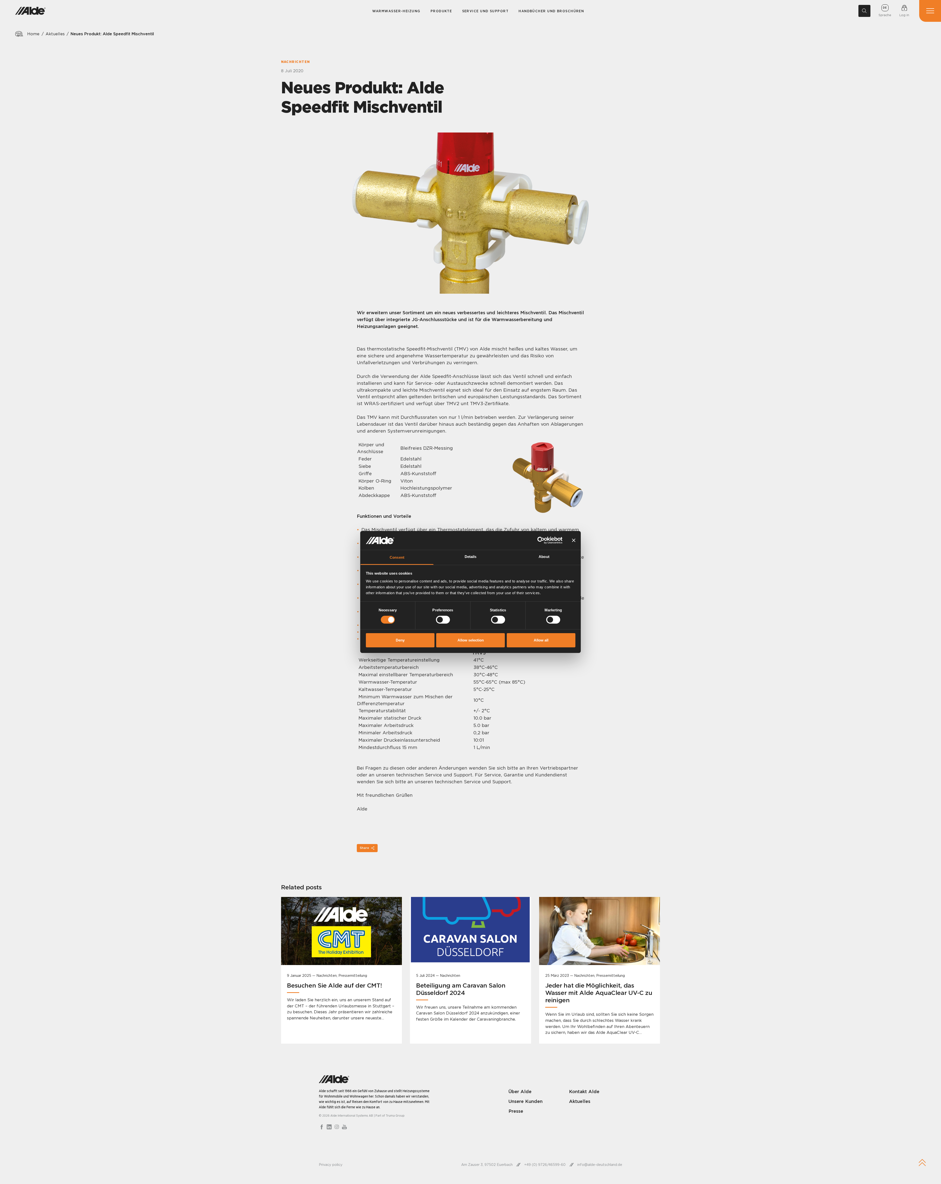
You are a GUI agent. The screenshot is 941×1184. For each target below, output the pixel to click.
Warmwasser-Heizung (396, 11)
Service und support (485, 11)
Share (364, 848)
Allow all (541, 640)
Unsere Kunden (525, 1101)
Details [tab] (471, 557)
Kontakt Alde (584, 1091)
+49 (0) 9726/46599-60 (545, 1164)
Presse (515, 1111)
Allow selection (471, 640)
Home (33, 33)
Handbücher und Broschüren (551, 11)
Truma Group (395, 1115)
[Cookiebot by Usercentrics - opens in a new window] (541, 540)
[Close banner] (573, 540)
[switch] (443, 620)
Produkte (441, 11)
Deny (400, 640)
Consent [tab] (397, 557)
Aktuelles (55, 33)
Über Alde (520, 1091)
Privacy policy (331, 1164)
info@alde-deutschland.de (599, 1164)
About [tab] (544, 557)
